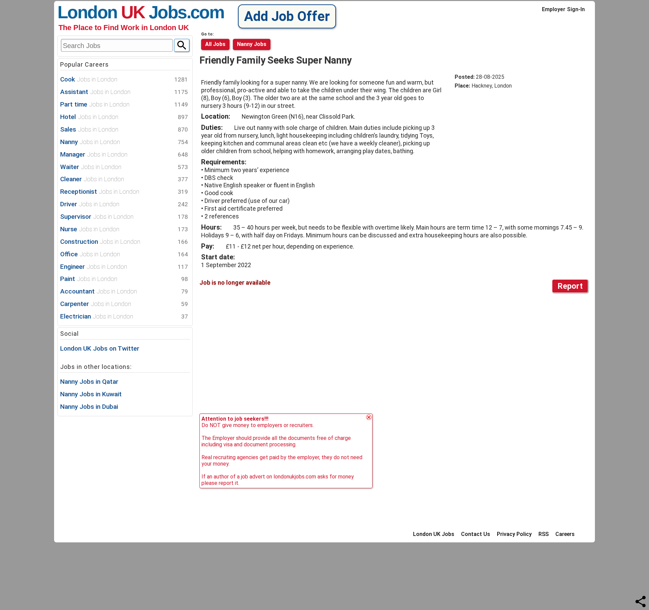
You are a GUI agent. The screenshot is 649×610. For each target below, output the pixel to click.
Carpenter (124, 304)
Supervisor (124, 216)
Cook (124, 79)
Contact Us (475, 534)
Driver (124, 204)
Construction (124, 241)
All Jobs (215, 44)
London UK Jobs (433, 534)
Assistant (124, 92)
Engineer (124, 267)
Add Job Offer (287, 16)
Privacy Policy (514, 534)
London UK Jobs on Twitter (99, 348)
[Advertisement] (511, 146)
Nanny (124, 142)
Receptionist (124, 191)
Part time (124, 104)
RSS (543, 534)
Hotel (124, 117)
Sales (124, 129)
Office (124, 254)
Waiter (124, 167)
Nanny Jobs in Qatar (89, 381)
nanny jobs (251, 44)
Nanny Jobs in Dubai (89, 406)
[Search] (181, 45)
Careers (565, 534)
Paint (124, 279)
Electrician (124, 316)
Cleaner (124, 179)
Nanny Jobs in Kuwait (91, 394)
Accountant (124, 291)
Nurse (124, 229)
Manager (124, 154)
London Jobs (122, 12)
